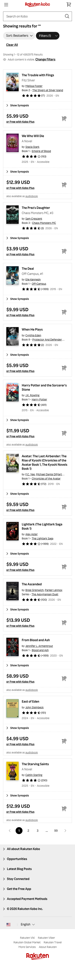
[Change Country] (8, 924)
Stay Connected (18, 879)
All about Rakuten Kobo (23, 849)
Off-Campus (39, 283)
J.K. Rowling (32, 395)
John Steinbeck (34, 707)
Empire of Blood (41, 151)
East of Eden (30, 701)
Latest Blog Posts (19, 869)
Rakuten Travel (53, 942)
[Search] (67, 16)
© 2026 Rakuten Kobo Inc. (25, 909)
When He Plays (32, 329)
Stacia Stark (32, 146)
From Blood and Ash (36, 640)
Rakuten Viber (46, 937)
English (25, 924)
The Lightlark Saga (42, 538)
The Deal (28, 268)
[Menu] (6, 4)
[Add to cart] (64, 118)
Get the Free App (19, 889)
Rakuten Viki (27, 937)
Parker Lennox (53, 590)
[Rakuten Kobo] (37, 4)
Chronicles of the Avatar (46, 478)
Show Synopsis (19, 105)
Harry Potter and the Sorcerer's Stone (44, 387)
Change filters (45, 59)
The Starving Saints (35, 764)
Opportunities (17, 859)
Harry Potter (39, 399)
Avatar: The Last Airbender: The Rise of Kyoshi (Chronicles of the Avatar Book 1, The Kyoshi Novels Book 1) (45, 462)
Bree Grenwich (34, 590)
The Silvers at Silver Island (47, 90)
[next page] (65, 830)
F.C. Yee (30, 474)
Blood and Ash (40, 650)
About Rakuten (48, 946)
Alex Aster (31, 534)
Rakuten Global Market (27, 942)
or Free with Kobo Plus (20, 121)
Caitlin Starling (33, 774)
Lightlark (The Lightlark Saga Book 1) (42, 526)
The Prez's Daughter (36, 208)
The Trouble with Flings (38, 75)
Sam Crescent (33, 218)
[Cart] (68, 4)
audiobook (31, 196)
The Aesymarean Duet (45, 594)
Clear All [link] (12, 45)
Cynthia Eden (33, 335)
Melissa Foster (33, 86)
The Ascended (32, 584)
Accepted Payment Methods (27, 899)
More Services (27, 946)
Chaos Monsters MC (44, 222)
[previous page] (9, 830)
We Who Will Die (33, 136)
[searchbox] (34, 16)
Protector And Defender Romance (53, 339)
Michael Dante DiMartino (51, 474)
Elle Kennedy (33, 279)
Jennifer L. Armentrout (39, 645)
